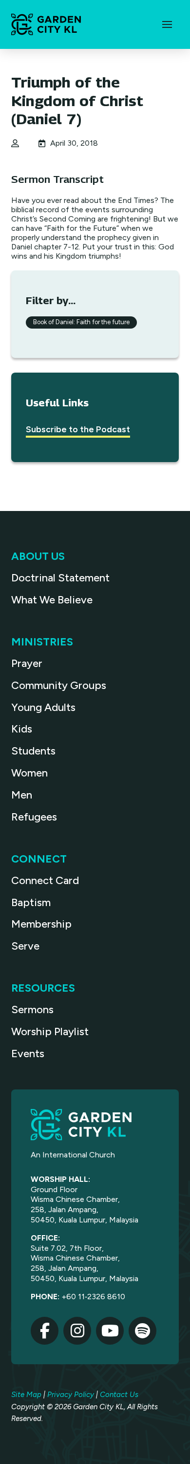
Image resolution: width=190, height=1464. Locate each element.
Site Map (26, 1394)
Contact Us (119, 1394)
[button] (167, 24)
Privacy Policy (70, 1394)
